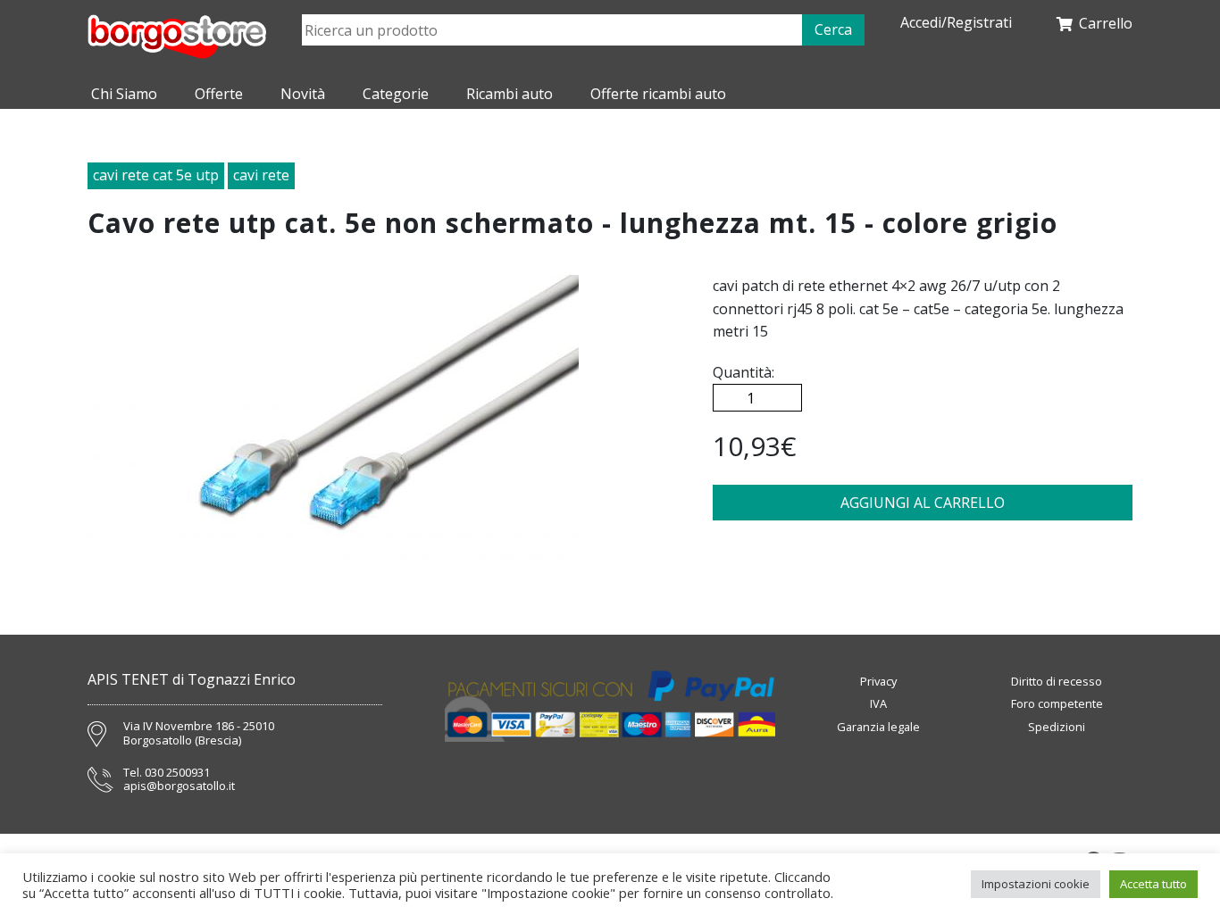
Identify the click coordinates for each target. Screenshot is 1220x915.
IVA (878, 703)
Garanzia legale (878, 727)
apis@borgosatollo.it (179, 786)
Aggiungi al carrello (922, 502)
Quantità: (743, 372)
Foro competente (1057, 703)
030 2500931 (177, 773)
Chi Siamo (124, 94)
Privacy (878, 681)
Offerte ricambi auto (658, 94)
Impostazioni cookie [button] (1036, 884)
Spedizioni (1056, 727)
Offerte (219, 94)
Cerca (833, 29)
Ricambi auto (509, 94)
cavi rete (261, 175)
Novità (302, 94)
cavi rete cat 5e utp (156, 175)
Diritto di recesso (1056, 681)
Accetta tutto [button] (1153, 884)
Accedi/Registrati (956, 22)
